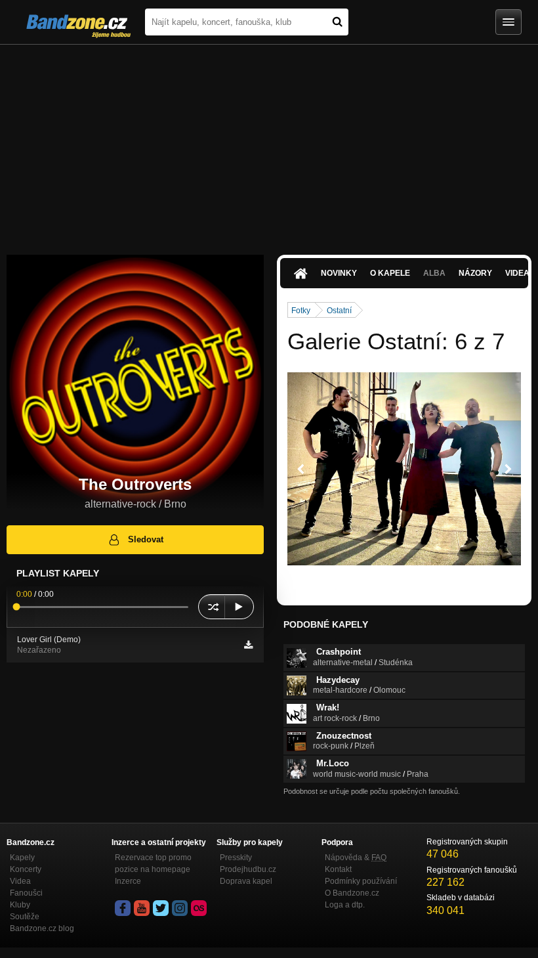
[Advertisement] (269, 143)
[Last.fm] (199, 908)
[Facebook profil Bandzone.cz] (123, 908)
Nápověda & (355, 857)
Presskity (236, 857)
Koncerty (25, 869)
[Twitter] (161, 908)
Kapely (22, 857)
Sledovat (145, 539)
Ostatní (339, 310)
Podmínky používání (361, 881)
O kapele (390, 273)
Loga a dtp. (345, 904)
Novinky (339, 273)
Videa (20, 881)
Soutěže (24, 916)
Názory (475, 273)
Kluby (20, 904)
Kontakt (338, 869)
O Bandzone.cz (352, 893)
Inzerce (128, 881)
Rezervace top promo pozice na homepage (153, 863)
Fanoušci (26, 893)
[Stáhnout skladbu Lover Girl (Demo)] (248, 644)
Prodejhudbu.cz (248, 869)
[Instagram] (180, 908)
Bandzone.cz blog (42, 928)
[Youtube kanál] (142, 908)
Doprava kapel (246, 881)
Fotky (300, 310)
